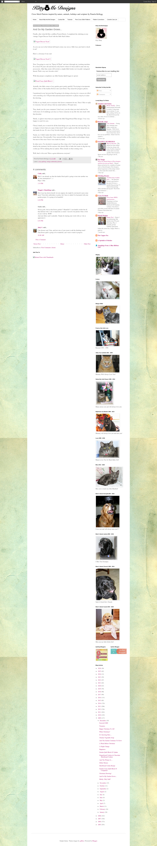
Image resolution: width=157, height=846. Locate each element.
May (101, 800)
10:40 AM (41, 235)
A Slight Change (104, 746)
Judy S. (40, 227)
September (103, 789)
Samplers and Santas (104, 104)
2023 (99, 677)
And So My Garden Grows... (108, 776)
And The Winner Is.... (106, 760)
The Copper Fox (103, 235)
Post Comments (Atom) (48, 247)
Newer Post (37, 244)
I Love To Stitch (103, 195)
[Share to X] (68, 159)
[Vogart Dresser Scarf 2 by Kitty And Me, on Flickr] (42, 59)
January (102, 812)
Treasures (102, 726)
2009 (99, 718)
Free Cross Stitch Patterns (82, 19)
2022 (99, 680)
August (102, 792)
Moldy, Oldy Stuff (104, 779)
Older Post (87, 244)
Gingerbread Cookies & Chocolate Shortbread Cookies (109, 756)
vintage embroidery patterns (54, 161)
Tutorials (69, 19)
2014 (99, 703)
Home (34, 19)
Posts (100, 91)
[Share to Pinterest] (72, 159)
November (103, 783)
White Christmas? (104, 732)
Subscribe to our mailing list (107, 71)
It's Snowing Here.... (105, 735)
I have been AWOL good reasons (112, 198)
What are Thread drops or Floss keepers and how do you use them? (109, 162)
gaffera (82, 841)
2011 (99, 712)
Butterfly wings (103, 122)
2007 (99, 819)
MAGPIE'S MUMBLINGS (106, 141)
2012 (99, 709)
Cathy (40, 173)
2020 (99, 686)
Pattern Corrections (98, 19)
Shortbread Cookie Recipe (107, 766)
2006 (99, 822)
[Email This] (64, 159)
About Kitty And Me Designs (47, 19)
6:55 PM (40, 221)
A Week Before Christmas (107, 743)
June (101, 797)
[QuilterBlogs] (119, 653)
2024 (99, 674)
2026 (99, 668)
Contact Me (61, 19)
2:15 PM (40, 183)
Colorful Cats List (112, 19)
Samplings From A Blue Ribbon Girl (108, 246)
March (102, 806)
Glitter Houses (103, 763)
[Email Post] (59, 159)
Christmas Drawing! (105, 773)
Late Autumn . (111, 123)
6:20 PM (40, 200)
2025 (99, 671)
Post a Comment (41, 240)
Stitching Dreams (103, 176)
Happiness (102, 749)
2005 (99, 825)
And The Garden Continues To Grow (110, 741)
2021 (99, 683)
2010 (99, 715)
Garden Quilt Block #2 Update (108, 752)
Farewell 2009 (103, 723)
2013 (99, 706)
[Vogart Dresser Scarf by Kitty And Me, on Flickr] (41, 41)
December (103, 721)
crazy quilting (42, 161)
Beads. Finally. (111, 105)
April (101, 803)
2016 (99, 697)
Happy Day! (110, 217)
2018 (99, 692)
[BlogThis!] (66, 159)
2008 (99, 816)
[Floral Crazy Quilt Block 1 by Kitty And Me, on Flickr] (43, 81)
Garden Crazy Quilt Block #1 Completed (108, 770)
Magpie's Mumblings (44, 190)
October (102, 786)
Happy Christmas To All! (107, 729)
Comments (101, 94)
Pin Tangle (101, 159)
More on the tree (112, 143)
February (103, 809)
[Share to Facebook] (70, 159)
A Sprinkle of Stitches (105, 240)
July (101, 795)
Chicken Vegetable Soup (106, 738)
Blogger (94, 841)
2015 (99, 700)
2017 (99, 694)
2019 (99, 689)
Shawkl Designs (103, 215)
